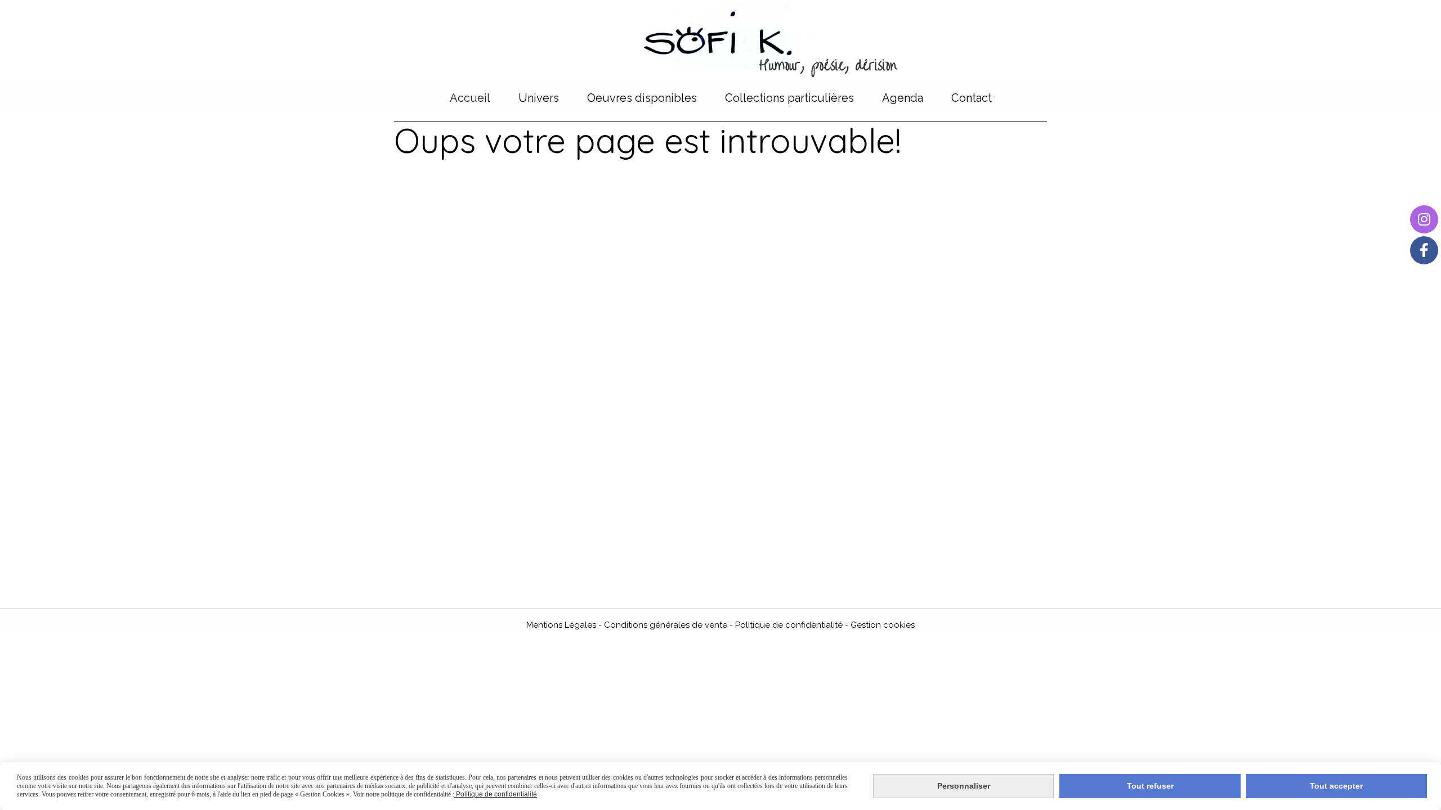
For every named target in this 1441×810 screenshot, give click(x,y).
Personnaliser (963, 785)
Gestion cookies (883, 625)
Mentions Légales (561, 625)
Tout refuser (1150, 785)
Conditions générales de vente (665, 625)
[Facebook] (1424, 250)
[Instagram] (1424, 219)
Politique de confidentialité (789, 625)
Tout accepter (1336, 785)
